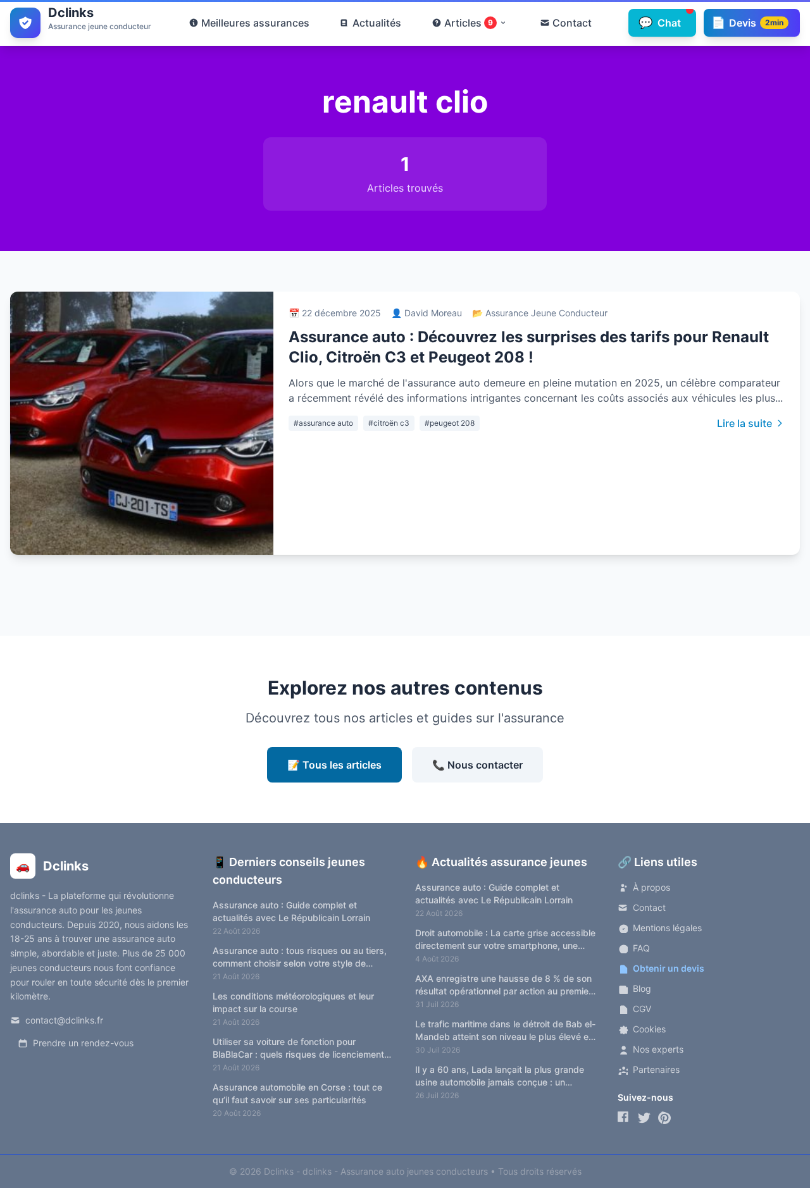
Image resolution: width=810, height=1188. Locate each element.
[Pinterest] (664, 1117)
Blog (642, 988)
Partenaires (656, 1069)
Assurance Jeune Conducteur (546, 312)
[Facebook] (624, 1117)
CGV (642, 1008)
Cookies (649, 1029)
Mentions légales (667, 927)
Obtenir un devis (668, 968)
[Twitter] (644, 1117)
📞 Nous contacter (477, 764)
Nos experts (658, 1049)
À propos (651, 887)
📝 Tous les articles (334, 764)
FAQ (641, 948)
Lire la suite (744, 423)
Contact (649, 907)
